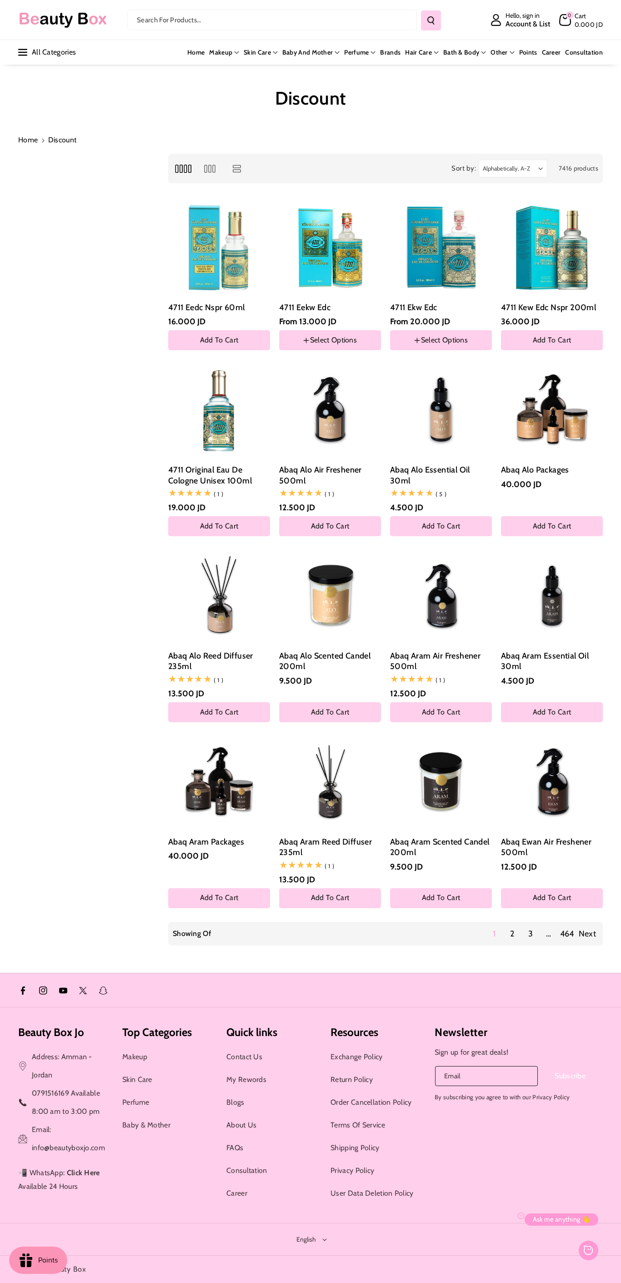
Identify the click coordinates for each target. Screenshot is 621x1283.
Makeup (220, 52)
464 (567, 934)
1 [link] (494, 934)
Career (236, 1193)
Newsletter (461, 1032)
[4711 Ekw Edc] (441, 248)
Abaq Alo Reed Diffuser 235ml (210, 661)
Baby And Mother (307, 52)
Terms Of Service (358, 1125)
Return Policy (352, 1079)
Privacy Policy (352, 1170)
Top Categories (157, 1032)
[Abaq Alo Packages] (552, 410)
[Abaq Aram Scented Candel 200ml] (441, 782)
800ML (296, 351)
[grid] (183, 168)
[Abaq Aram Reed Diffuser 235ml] (330, 782)
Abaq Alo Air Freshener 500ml (320, 475)
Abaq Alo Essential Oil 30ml (430, 475)
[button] (581, 20)
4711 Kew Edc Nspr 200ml (548, 307)
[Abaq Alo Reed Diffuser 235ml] (219, 596)
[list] (237, 168)
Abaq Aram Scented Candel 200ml (440, 847)
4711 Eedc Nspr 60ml (206, 307)
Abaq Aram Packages (206, 842)
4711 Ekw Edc (413, 307)
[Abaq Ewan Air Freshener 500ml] (552, 782)
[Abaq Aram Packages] (219, 782)
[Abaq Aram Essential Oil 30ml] (552, 596)
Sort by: (463, 168)
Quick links (251, 1032)
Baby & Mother (146, 1125)
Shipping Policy (355, 1147)
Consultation (246, 1170)
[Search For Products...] (431, 20)
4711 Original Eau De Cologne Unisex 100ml (210, 475)
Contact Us (244, 1056)
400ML (331, 351)
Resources (354, 1032)
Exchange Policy (357, 1056)
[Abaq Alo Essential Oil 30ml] (441, 410)
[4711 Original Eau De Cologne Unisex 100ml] (219, 410)
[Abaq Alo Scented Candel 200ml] (330, 596)
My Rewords (246, 1079)
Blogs (235, 1102)
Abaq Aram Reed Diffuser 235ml (325, 847)
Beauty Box (67, 1269)
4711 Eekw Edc (305, 307)
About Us (241, 1125)
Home (28, 140)
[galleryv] (210, 168)
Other (499, 52)
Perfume (356, 52)
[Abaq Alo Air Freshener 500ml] (330, 410)
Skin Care (257, 52)
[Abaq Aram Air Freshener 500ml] (441, 596)
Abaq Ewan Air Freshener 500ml (546, 847)
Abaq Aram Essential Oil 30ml (545, 661)
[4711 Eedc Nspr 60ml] (219, 248)
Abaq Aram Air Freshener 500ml (435, 661)
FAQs (234, 1147)
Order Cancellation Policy (371, 1102)
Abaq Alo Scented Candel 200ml (325, 661)
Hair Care (418, 52)
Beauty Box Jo (51, 1032)
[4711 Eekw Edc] (330, 248)
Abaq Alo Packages (535, 470)
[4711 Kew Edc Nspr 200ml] (552, 248)
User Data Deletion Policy (372, 1193)
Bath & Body (461, 52)
